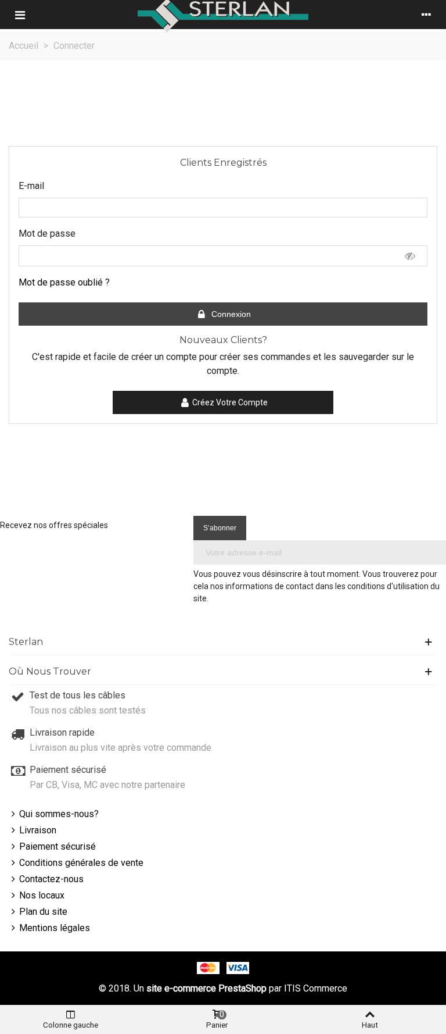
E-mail (31, 185)
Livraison (37, 830)
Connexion (230, 314)
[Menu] (20, 14)
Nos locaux (41, 895)
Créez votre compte (230, 402)
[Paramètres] (426, 14)
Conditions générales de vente (81, 862)
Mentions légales (54, 927)
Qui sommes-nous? (59, 813)
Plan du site (43, 911)
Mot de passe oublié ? (64, 282)
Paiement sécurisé (57, 846)
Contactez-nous (51, 879)
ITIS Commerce (315, 988)
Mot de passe (47, 233)
